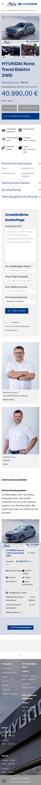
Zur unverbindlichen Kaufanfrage (17, 116)
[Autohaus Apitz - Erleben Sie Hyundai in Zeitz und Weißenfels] (22, 3)
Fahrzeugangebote (12, 10)
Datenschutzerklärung (13, 326)
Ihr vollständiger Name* (18, 266)
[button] (4, 781)
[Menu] (3, 4)
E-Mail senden (10, 108)
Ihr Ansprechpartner (16, 297)
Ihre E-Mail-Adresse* (16, 276)
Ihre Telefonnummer (16, 287)
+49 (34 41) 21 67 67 (29, 108)
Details (32, 553)
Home (3, 10)
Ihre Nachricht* (13, 226)
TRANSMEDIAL (24, 778)
